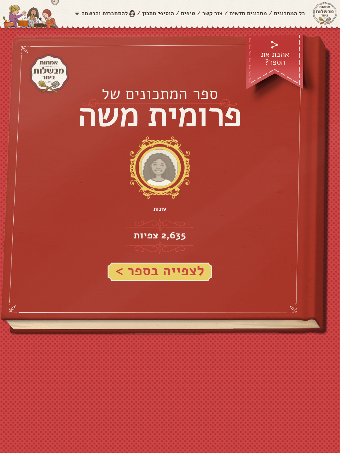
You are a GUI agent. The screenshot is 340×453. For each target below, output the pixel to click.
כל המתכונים (289, 13)
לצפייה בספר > (160, 271)
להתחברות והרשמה (104, 13)
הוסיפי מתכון (158, 13)
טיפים (188, 13)
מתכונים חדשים (248, 13)
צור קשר (212, 13)
